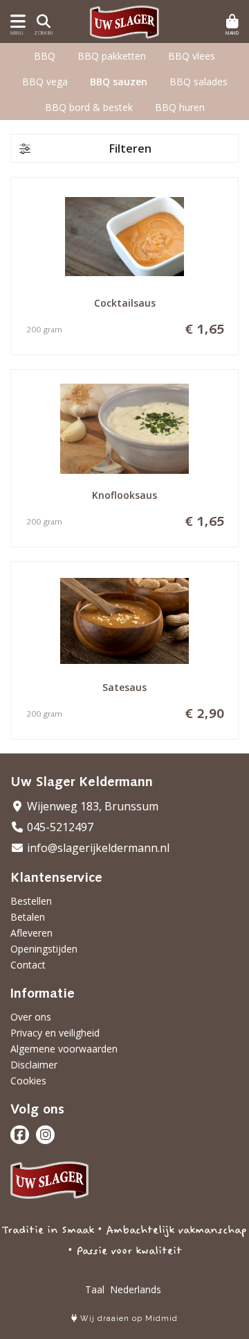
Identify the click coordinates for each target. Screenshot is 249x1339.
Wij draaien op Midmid (127, 1318)
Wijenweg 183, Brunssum (91, 806)
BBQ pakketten (111, 55)
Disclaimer (33, 1064)
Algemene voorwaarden (64, 1048)
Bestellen (31, 900)
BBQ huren (180, 107)
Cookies (28, 1080)
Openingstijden (43, 948)
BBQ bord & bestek (89, 107)
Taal (94, 1289)
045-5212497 (58, 827)
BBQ (44, 55)
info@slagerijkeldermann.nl (96, 847)
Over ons (30, 1016)
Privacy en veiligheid (55, 1032)
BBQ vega (45, 81)
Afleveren (31, 932)
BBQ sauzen (118, 81)
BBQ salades (198, 81)
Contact (28, 964)
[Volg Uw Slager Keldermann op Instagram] (45, 1134)
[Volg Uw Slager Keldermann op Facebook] (19, 1134)
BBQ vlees (191, 55)
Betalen (27, 916)
